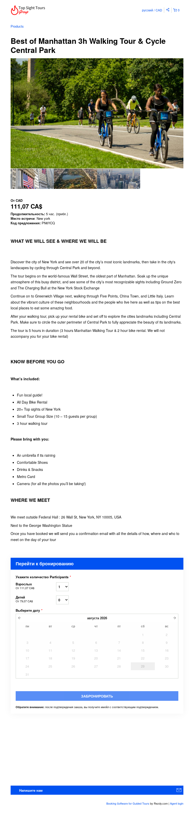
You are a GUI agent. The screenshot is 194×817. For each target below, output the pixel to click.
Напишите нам (31, 790)
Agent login (176, 803)
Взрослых (25, 586)
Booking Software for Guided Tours (128, 803)
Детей (24, 599)
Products (17, 26)
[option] (32, 179)
